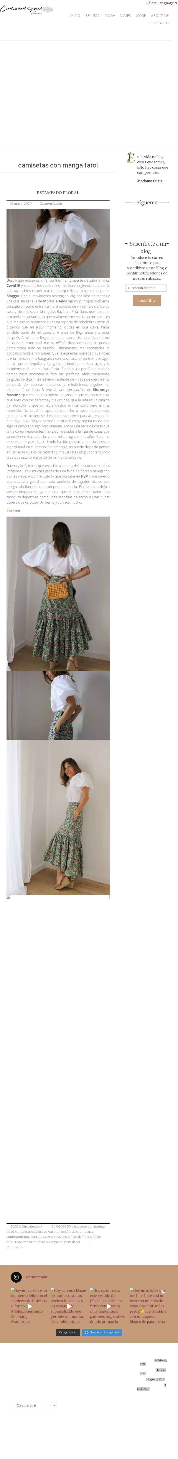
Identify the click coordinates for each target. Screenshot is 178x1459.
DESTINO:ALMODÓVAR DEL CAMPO (140, 1385)
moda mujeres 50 (36, 1242)
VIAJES (125, 16)
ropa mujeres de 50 (65, 1242)
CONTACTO (159, 23)
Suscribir (146, 300)
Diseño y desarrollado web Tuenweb (85, 1431)
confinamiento (18, 1237)
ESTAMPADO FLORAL (58, 192)
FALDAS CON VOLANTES (48, 1237)
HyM (18, 1242)
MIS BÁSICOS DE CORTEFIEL (135, 1360)
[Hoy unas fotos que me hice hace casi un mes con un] (148, 1306)
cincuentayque (83, 1232)
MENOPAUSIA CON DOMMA (137, 1370)
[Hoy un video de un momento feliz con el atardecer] (29, 1306)
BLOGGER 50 (61, 1226)
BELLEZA (92, 16)
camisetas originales (31, 1232)
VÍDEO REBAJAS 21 (132, 1379)
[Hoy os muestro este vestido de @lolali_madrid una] (109, 1306)
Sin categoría (32, 1226)
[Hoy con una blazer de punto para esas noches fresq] (69, 1306)
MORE (141, 16)
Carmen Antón (51, 203)
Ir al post (23, 129)
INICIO (75, 16)
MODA (110, 16)
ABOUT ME (160, 16)
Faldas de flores (79, 1237)
